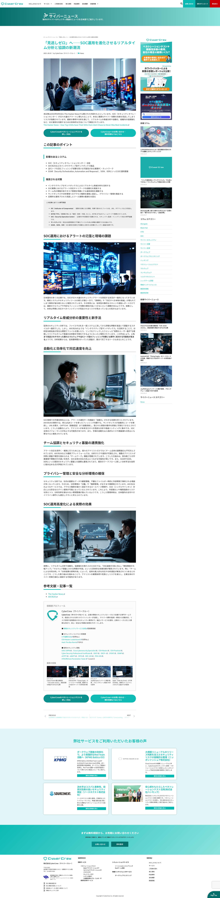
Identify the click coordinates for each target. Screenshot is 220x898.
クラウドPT (87, 872)
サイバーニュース (52, 37)
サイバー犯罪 (145, 248)
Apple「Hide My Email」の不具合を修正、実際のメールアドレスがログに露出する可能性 (122, 682)
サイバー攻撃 (145, 244)
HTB (142, 232)
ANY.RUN (52, 596)
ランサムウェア (146, 272)
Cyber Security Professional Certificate (76, 653)
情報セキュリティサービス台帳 (75, 628)
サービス (46, 4)
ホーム (45, 37)
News (82, 53)
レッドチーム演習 (146, 280)
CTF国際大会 (66, 637)
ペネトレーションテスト (149, 264)
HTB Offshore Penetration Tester (74, 659)
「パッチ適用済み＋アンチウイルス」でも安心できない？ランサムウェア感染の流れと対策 (156, 181)
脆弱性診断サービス (87, 880)
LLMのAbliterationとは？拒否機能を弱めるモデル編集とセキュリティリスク (155, 150)
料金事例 (76, 4)
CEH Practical (115, 650)
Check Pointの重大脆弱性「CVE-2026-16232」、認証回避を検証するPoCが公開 (56, 682)
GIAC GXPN (66, 650)
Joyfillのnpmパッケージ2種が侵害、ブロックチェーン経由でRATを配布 (101, 682)
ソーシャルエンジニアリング (124, 866)
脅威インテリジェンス (148, 284)
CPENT (111, 653)
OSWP (119, 653)
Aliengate (143, 224)
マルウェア (144, 268)
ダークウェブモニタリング (150, 256)
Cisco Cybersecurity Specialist (84, 650)
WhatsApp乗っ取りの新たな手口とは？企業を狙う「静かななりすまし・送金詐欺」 (156, 211)
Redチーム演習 (120, 868)
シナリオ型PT (87, 876)
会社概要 (85, 4)
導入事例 (68, 4)
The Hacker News (55, 594)
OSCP (95, 653)
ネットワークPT (88, 874)
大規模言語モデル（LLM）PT (92, 878)
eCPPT (64, 656)
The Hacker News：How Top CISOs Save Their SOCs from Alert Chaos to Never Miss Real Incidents (85, 124)
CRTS (80, 656)
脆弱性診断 (144, 293)
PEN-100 (98, 656)
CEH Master (103, 650)
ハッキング (144, 260)
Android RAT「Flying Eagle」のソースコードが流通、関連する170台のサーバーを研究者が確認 (78, 683)
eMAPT (72, 656)
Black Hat (144, 228)
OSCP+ (103, 653)
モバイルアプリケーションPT (92, 870)
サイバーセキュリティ (148, 240)
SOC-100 (88, 656)
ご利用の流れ (59, 4)
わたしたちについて (35, 4)
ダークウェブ (145, 252)
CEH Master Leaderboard (71, 639)
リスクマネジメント (147, 276)
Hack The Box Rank (69, 642)
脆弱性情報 (144, 289)
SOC (142, 236)
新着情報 (93, 4)
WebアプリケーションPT (91, 868)
